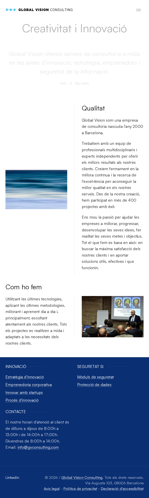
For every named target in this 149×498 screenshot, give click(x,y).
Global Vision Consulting (81, 477)
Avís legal (52, 488)
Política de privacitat (80, 488)
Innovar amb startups (24, 392)
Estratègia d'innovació (24, 376)
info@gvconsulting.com (38, 447)
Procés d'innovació (22, 400)
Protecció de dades (94, 384)
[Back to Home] (39, 10)
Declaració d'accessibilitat (122, 488)
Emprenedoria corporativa (28, 384)
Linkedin (12, 477)
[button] (139, 10)
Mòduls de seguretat (95, 376)
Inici (63, 83)
